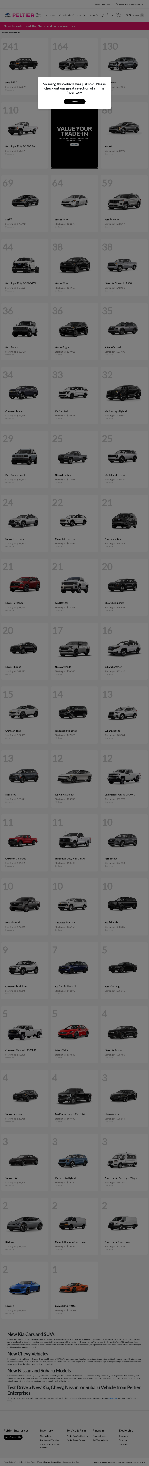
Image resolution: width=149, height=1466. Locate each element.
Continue (74, 101)
